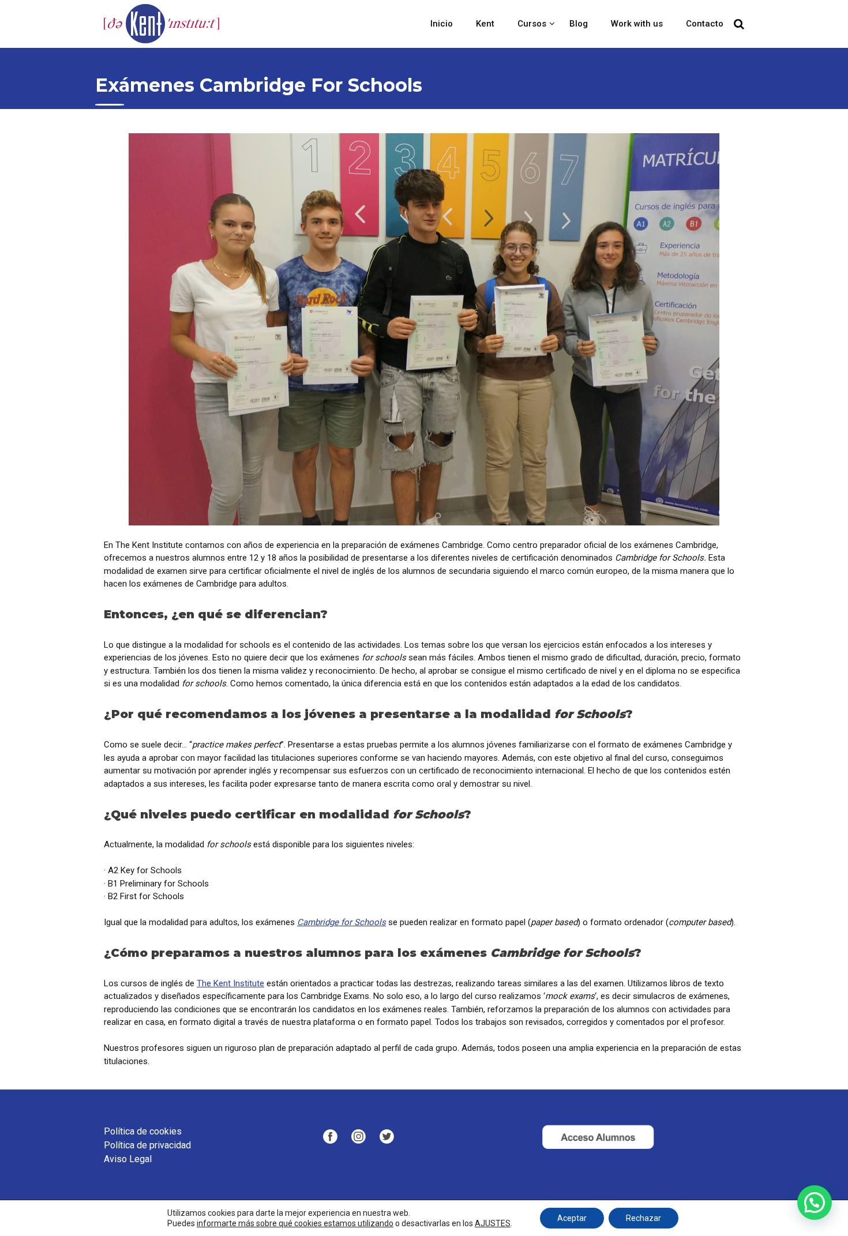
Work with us (637, 23)
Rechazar (643, 1218)
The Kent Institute (230, 983)
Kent (485, 23)
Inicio (441, 23)
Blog (578, 23)
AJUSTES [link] (493, 1223)
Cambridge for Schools (341, 922)
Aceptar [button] (572, 1218)
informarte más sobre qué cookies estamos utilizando (295, 1223)
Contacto (704, 23)
